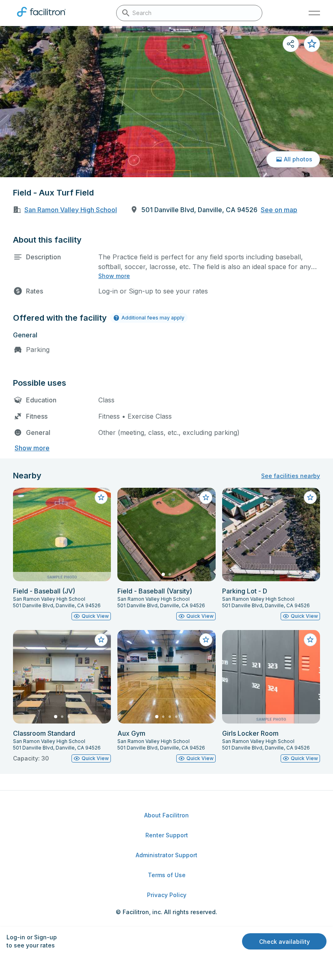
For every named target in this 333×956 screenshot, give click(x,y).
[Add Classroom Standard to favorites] (101, 639)
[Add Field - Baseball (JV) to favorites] (101, 497)
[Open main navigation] (314, 13)
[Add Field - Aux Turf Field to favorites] (312, 44)
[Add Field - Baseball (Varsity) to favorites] (205, 497)
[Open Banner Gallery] (166, 101)
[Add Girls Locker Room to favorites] (310, 639)
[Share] (291, 44)
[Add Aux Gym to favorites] (205, 639)
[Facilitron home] (41, 18)
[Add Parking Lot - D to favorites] (310, 497)
